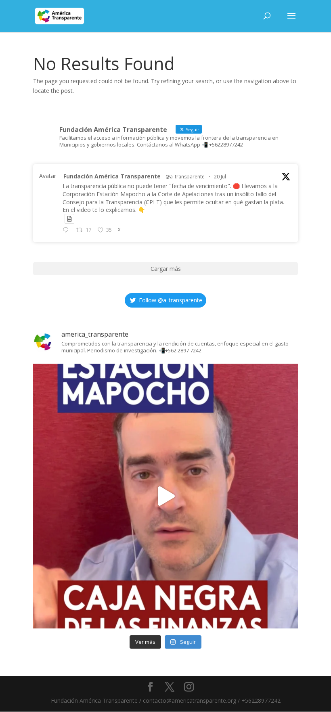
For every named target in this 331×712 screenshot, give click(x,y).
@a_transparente (185, 176)
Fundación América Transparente (112, 176)
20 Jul (220, 176)
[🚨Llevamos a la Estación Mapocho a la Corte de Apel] (165, 496)
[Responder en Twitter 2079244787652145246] (67, 230)
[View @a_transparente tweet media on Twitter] (69, 219)
